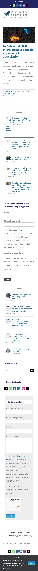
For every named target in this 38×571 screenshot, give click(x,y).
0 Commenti (11, 93)
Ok (31, 563)
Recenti (19, 289)
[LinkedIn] (18, 388)
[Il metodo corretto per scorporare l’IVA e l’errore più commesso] (8, 119)
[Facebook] (14, 388)
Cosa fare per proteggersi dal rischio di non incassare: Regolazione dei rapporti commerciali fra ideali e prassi (22, 187)
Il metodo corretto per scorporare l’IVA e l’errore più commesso (21, 120)
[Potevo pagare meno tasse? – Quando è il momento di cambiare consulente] (8, 335)
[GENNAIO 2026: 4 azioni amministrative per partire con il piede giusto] (8, 307)
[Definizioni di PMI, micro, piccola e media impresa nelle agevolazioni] (19, 35)
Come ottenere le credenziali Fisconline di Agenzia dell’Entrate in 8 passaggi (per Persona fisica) (21, 145)
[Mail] (6, 388)
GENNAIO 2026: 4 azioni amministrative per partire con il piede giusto (22, 309)
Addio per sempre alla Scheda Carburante (20, 158)
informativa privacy (20, 230)
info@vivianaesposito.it (19, 1)
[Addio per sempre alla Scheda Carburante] (8, 158)
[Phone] (27, 388)
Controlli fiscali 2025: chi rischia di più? (21, 350)
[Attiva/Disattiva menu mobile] (34, 13)
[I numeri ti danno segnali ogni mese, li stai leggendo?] (8, 295)
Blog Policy (28, 536)
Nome (6, 212)
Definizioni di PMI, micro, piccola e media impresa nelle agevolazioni (18, 51)
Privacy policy (16, 536)
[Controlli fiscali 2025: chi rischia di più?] (8, 350)
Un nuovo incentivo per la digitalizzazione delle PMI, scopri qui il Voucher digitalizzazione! (22, 171)
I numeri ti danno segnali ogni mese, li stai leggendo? (21, 296)
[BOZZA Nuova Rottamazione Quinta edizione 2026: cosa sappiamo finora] (8, 320)
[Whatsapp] (10, 388)
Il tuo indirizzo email (12, 221)
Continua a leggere (8, 96)
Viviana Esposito (8, 91)
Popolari (19, 113)
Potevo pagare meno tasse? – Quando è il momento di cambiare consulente (20, 337)
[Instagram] (23, 388)
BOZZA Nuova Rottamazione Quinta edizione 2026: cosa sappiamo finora (20, 322)
